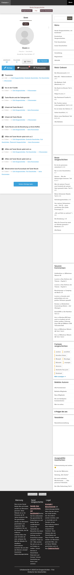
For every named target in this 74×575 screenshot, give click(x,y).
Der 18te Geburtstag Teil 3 (62, 486)
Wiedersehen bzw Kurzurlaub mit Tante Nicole (21, 169)
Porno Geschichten (46, 10)
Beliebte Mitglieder (60, 391)
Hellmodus (42, 494)
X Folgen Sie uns (60, 412)
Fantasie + (5, 2)
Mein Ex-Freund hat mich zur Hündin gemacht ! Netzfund (62, 224)
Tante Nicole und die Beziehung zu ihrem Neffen (22, 127)
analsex (58, 352)
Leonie (56, 279)
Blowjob (58, 359)
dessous (58, 366)
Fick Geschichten (44, 78)
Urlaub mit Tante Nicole (13, 117)
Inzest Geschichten (60, 45)
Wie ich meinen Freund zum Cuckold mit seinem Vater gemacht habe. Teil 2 (63, 186)
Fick (36, 10)
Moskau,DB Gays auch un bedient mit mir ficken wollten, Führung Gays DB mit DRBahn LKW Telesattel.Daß (63, 321)
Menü (70, 2)
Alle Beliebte (58, 122)
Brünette (58, 362)
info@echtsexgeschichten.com (23, 554)
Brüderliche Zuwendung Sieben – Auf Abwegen (62, 306)
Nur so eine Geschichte (62, 170)
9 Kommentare (32, 90)
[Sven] (24, 35)
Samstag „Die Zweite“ (61, 475)
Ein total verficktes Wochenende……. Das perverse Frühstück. (61, 480)
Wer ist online (58, 404)
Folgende (16, 61)
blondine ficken (61, 355)
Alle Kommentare (60, 387)
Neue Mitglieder (59, 395)
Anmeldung (58, 53)
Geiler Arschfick (59, 112)
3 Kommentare (32, 100)
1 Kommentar (8, 81)
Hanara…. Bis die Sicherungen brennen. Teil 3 (63, 178)
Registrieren (58, 56)
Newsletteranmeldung (61, 423)
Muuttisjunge (58, 290)
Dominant (59, 373)
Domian (56, 304)
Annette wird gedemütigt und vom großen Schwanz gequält (62, 298)
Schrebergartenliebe (61, 199)
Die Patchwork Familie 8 (62, 97)
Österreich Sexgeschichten (18, 142)
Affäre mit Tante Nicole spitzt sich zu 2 (18, 136)
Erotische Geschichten (31, 78)
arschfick (67, 352)
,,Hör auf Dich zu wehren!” (63, 213)
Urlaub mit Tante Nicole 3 (14, 107)
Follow (29, 61)
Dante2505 (57, 311)
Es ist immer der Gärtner (62, 109)
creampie (67, 362)
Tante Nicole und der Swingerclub (17, 97)
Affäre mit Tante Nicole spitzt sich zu (18, 149)
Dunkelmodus (32, 494)
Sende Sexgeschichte (37, 7)
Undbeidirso (58, 273)
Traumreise (9, 75)
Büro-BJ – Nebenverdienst (63, 76)
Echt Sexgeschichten (17, 78)
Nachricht (44, 61)
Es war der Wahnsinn (61, 471)
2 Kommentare (32, 120)
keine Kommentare (33, 110)
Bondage (67, 359)
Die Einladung (59, 219)
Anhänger (6, 61)
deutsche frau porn (62, 369)
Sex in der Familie (11, 88)
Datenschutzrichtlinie (57, 548)
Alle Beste (57, 230)
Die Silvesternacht (60, 73)
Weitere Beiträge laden (26, 184)
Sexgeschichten (27, 10)
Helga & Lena (58, 93)
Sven (25, 48)
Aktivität (57, 60)
